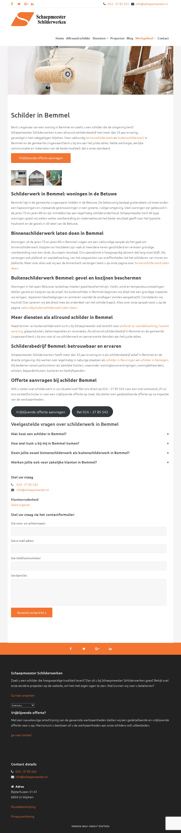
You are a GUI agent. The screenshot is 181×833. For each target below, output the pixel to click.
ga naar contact (21, 735)
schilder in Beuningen (121, 360)
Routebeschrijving (23, 806)
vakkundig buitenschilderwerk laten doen (49, 307)
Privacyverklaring (22, 816)
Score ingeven (20, 504)
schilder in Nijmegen (154, 360)
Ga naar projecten (23, 695)
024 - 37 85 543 (118, 4)
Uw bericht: (19, 575)
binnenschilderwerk (99, 137)
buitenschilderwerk (131, 137)
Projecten (117, 38)
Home (60, 38)
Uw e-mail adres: (22, 540)
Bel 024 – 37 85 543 (92, 411)
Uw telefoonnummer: (26, 558)
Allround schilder (78, 38)
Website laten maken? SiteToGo (90, 826)
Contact (163, 38)
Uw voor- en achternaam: (28, 523)
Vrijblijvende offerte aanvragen (41, 158)
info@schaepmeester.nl (152, 4)
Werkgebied (144, 38)
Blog (130, 38)
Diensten (99, 38)
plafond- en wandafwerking (138, 326)
